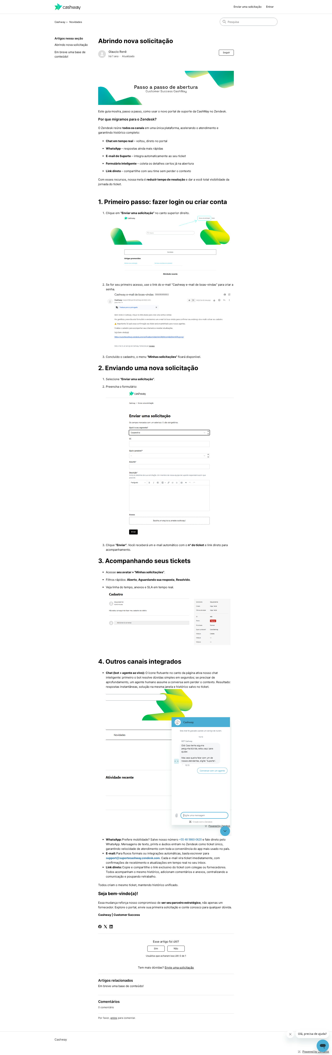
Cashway (60, 21)
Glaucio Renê (118, 52)
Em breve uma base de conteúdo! (70, 54)
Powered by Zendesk (315, 1051)
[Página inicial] (68, 6)
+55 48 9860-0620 (190, 839)
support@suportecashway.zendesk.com (133, 858)
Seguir (226, 52)
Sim (156, 948)
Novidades (75, 21)
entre (113, 1017)
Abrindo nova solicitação (71, 45)
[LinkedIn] (111, 926)
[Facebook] (100, 926)
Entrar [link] (270, 6)
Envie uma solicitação (179, 967)
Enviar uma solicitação (247, 6)
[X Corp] (105, 926)
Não (176, 948)
